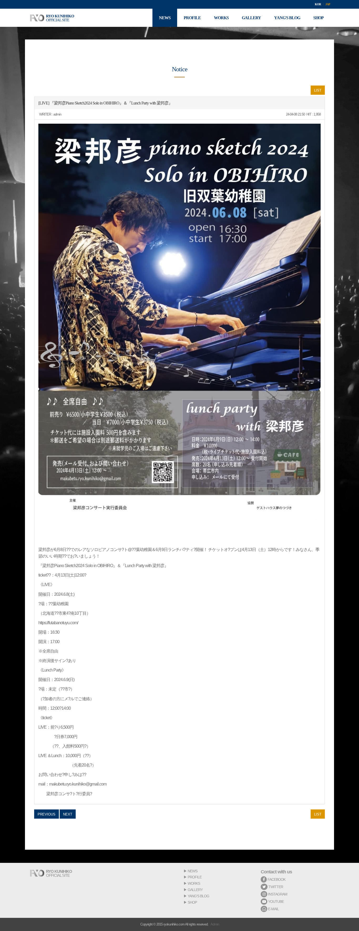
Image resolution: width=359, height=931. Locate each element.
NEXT (67, 814)
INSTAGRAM (277, 894)
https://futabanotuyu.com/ (58, 622)
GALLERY (195, 890)
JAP (327, 4)
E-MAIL (273, 909)
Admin (215, 924)
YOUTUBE (275, 901)
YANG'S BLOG (198, 896)
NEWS (192, 871)
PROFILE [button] (192, 18)
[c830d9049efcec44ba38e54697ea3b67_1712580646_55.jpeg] (179, 322)
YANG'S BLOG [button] (287, 18)
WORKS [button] (221, 18)
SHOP (192, 902)
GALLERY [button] (251, 18)
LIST (317, 90)
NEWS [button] (165, 18)
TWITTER (275, 887)
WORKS (194, 883)
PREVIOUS (46, 814)
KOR (318, 4)
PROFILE (195, 877)
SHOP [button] (318, 18)
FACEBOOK (276, 879)
